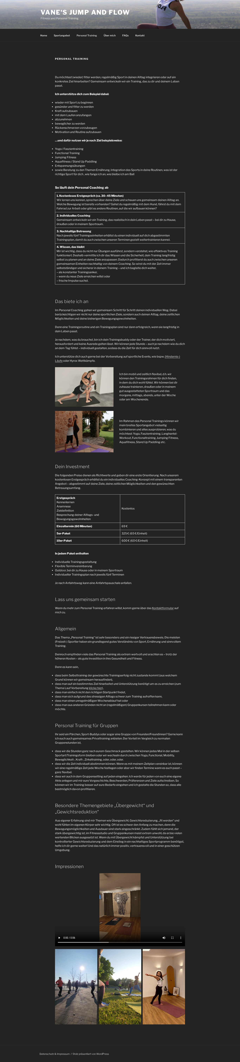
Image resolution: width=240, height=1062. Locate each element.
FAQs (125, 35)
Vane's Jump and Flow (85, 12)
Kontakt (140, 35)
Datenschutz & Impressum (55, 1053)
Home (43, 35)
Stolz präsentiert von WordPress (91, 1053)
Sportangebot (62, 35)
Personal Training (87, 35)
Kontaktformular (163, 608)
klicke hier (95, 688)
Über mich (110, 35)
